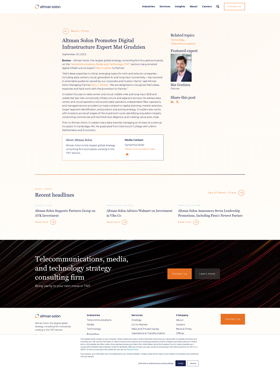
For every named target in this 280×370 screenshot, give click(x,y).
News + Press (79, 31)
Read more (42, 222)
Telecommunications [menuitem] (99, 320)
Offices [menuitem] (180, 333)
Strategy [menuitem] (137, 320)
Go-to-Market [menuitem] (140, 324)
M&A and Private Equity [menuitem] (145, 329)
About (193, 6)
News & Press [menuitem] (183, 329)
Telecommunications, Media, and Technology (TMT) (100, 64)
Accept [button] (180, 363)
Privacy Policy (132, 349)
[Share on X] (177, 101)
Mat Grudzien (103, 68)
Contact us (234, 6)
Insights (180, 6)
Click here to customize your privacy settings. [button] (156, 363)
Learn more (207, 273)
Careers (207, 6)
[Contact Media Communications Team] (127, 154)
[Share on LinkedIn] (172, 101)
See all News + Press (222, 192)
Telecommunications (183, 43)
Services (165, 6)
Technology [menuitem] (94, 329)
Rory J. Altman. (100, 85)
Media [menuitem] (90, 324)
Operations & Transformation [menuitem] (148, 333)
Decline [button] (193, 363)
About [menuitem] (179, 320)
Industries (148, 6)
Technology (177, 40)
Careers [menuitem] (180, 324)
